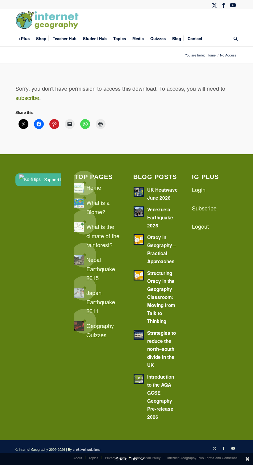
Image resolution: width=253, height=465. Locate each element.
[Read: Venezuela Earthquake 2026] (138, 211)
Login (198, 189)
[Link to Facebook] (223, 4)
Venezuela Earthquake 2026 (160, 217)
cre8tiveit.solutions (87, 449)
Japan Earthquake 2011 (100, 302)
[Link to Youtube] (233, 4)
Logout (200, 226)
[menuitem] (24, 38)
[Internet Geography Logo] (48, 20)
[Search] (234, 38)
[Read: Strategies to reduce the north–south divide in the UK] (138, 335)
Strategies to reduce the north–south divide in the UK (161, 349)
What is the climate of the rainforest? (102, 235)
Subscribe (204, 208)
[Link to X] (214, 4)
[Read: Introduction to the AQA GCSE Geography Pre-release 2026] (138, 378)
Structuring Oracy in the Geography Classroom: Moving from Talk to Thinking (161, 297)
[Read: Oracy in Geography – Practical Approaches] (138, 239)
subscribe (27, 97)
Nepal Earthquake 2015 (100, 268)
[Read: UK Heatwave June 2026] (138, 191)
